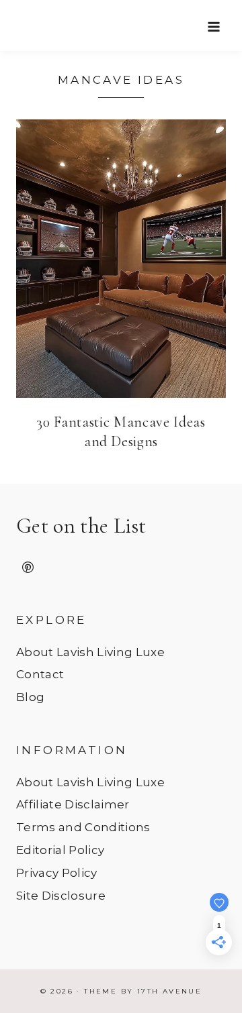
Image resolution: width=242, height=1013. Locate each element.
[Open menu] (213, 26)
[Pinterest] (27, 567)
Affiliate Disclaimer (73, 804)
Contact (40, 674)
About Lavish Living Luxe (90, 652)
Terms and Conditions (83, 827)
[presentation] (121, 258)
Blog (30, 697)
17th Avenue (169, 991)
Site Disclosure (61, 895)
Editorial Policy (60, 850)
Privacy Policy (56, 872)
